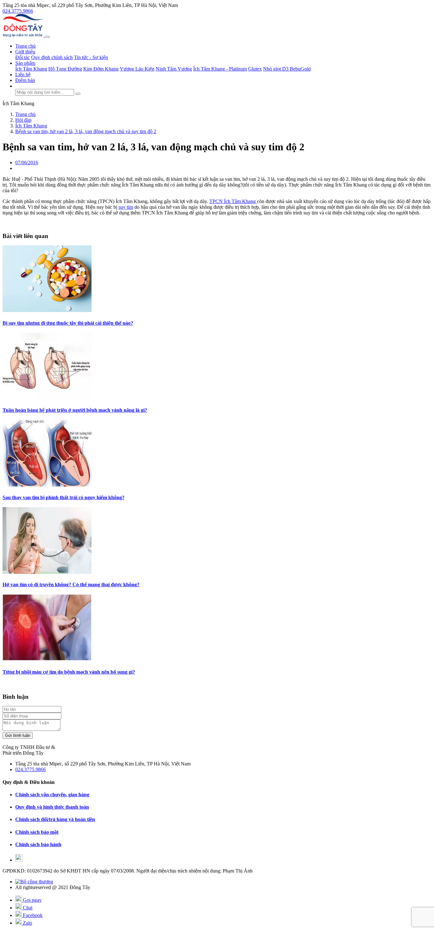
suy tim (126, 207)
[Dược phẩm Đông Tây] (24, 35)
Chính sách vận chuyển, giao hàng (52, 794)
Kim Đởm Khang (101, 68)
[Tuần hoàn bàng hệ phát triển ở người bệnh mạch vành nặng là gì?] (47, 397)
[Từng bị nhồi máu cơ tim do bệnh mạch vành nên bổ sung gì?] (47, 659)
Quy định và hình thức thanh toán (52, 807)
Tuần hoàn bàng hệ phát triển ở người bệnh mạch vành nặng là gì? (75, 410)
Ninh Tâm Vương (174, 68)
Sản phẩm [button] (25, 63)
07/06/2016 (26, 162)
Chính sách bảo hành (38, 844)
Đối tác (22, 57)
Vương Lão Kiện (137, 68)
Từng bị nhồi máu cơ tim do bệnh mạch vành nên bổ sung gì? (69, 672)
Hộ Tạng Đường (65, 68)
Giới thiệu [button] (25, 51)
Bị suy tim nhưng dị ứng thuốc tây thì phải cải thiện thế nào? (68, 323)
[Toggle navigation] (47, 37)
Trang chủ (25, 46)
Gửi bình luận (17, 735)
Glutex (255, 68)
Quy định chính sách (52, 57)
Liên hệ (23, 74)
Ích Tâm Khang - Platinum (220, 68)
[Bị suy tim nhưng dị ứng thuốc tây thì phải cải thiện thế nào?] (47, 310)
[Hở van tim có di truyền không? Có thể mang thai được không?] (47, 572)
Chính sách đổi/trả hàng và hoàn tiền (55, 819)
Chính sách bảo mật (36, 832)
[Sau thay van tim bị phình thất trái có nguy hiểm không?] (47, 484)
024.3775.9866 (18, 11)
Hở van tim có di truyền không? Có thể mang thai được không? (71, 584)
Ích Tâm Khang (31, 68)
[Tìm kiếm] (77, 94)
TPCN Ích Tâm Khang (233, 201)
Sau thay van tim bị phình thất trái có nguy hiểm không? (64, 497)
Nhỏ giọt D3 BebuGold (287, 68)
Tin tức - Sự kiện (91, 57)
